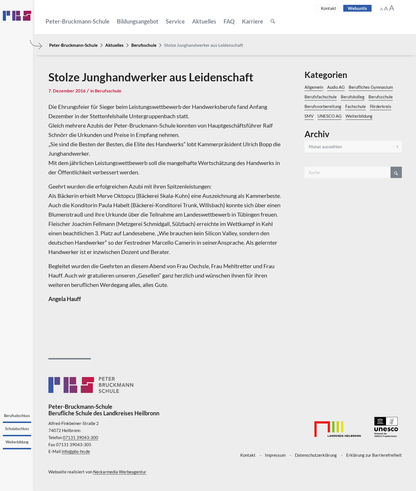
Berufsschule (143, 45)
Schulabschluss (17, 428)
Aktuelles (114, 45)
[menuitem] (77, 21)
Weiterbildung (359, 115)
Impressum (275, 455)
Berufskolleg (352, 96)
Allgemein (314, 87)
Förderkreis (380, 106)
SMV (309, 115)
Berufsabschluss (17, 415)
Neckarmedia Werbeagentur (119, 471)
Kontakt (328, 8)
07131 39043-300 (80, 437)
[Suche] (273, 21)
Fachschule (355, 106)
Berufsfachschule (321, 96)
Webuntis (357, 8)
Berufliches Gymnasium (371, 87)
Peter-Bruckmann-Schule (73, 45)
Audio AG (336, 87)
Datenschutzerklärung (316, 455)
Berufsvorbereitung (323, 106)
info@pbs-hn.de (76, 451)
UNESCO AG (330, 115)
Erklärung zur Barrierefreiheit (374, 455)
